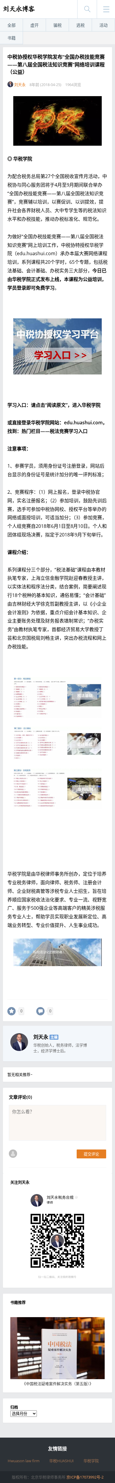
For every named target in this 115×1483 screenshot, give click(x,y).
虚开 (34, 25)
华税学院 (91, 1460)
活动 (103, 25)
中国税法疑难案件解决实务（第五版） (57, 1383)
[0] (11, 1011)
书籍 (11, 38)
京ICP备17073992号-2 (85, 1477)
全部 (11, 25)
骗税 (57, 25)
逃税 (80, 25)
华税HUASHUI (61, 1460)
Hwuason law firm (24, 1460)
